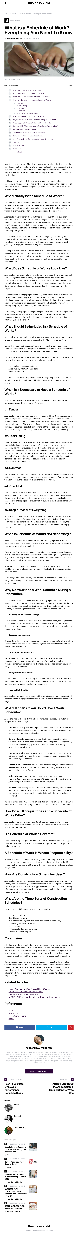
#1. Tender (20, 103)
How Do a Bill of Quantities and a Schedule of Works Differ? (35, 126)
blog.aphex (13, 1013)
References (17, 149)
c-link (11, 1010)
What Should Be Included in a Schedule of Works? (31, 97)
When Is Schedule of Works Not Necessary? (29, 116)
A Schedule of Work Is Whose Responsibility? (30, 132)
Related (19, 152)
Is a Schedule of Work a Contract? (25, 129)
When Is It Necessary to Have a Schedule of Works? (32, 100)
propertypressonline (17, 1016)
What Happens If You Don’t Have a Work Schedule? (32, 123)
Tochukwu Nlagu (20, 1127)
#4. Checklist (21, 111)
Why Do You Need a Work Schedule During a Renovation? (34, 119)
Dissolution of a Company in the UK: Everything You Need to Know (15, 1149)
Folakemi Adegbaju (13, 1211)
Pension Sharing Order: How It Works (24, 994)
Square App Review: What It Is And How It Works (29, 989)
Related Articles (18, 145)
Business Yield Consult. (46, 1230)
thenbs (11, 1018)
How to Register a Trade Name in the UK (14, 1163)
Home (6, 14)
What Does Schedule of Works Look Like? (28, 93)
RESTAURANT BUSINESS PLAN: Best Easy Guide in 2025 (15, 1176)
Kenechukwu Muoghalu (15, 38)
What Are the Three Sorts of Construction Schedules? (33, 139)
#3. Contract (21, 108)
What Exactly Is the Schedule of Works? (27, 90)
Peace (16, 1105)
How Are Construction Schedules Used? (28, 136)
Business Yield (39, 3)
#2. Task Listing (22, 106)
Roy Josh (17, 1116)
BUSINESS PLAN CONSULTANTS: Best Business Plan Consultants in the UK (15, 1192)
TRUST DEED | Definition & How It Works (26, 991)
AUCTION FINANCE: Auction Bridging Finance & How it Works (35, 997)
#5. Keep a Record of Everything (27, 113)
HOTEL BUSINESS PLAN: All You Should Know (14, 1207)
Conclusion (17, 142)
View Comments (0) (38, 1071)
